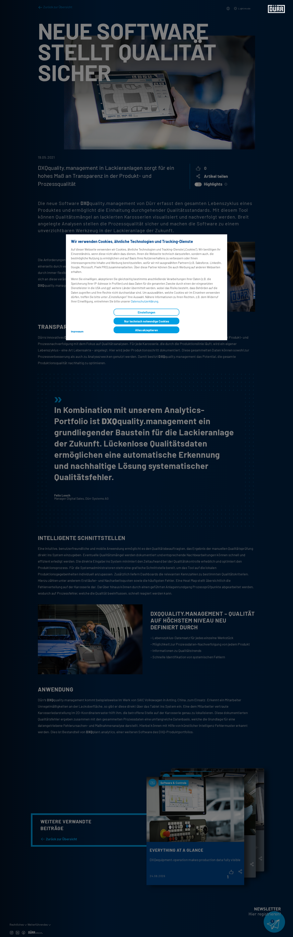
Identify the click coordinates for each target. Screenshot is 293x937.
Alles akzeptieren (146, 330)
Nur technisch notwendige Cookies (146, 321)
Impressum (77, 331)
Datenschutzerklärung (144, 301)
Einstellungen (146, 312)
